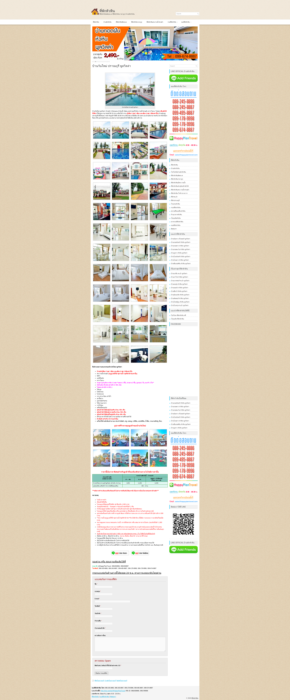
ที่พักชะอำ (174, 197)
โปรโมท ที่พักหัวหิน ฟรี (178, 315)
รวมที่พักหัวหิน (175, 207)
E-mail (97, 599)
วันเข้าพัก (98, 613)
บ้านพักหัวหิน (175, 168)
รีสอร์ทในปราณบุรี (121, 680)
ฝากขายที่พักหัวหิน (177, 222)
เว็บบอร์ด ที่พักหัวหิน (177, 319)
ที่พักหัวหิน (107, 11)
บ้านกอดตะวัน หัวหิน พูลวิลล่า (180, 249)
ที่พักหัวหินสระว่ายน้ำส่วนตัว (180, 190)
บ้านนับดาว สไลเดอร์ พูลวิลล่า (180, 239)
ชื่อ (96, 584)
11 (106, 61)
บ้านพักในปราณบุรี (110, 680)
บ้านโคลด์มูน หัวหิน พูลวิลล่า (180, 302)
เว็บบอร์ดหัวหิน (176, 218)
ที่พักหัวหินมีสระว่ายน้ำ (178, 183)
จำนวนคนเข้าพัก (100, 628)
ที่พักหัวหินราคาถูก (177, 179)
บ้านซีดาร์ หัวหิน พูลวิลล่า (179, 291)
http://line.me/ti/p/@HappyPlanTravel (113, 691)
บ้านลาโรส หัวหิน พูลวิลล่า (179, 277)
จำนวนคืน (98, 621)
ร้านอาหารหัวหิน (176, 214)
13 (109, 61)
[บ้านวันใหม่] (139, 138)
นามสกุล (98, 591)
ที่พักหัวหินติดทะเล (177, 175)
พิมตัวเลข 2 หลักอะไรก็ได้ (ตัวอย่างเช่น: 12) (108, 665)
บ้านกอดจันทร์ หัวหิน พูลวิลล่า (180, 242)
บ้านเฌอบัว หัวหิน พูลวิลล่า (179, 288)
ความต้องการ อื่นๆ (100, 635)
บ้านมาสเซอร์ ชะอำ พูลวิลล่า (180, 280)
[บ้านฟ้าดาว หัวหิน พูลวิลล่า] (145, 43)
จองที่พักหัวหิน (175, 225)
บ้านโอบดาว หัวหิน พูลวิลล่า (180, 260)
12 (107, 61)
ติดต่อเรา (174, 229)
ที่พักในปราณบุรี (99, 680)
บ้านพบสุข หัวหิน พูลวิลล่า (179, 284)
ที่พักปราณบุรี (175, 200)
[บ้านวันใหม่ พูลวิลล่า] (101, 446)
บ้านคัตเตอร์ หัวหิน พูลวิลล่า (180, 298)
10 (105, 61)
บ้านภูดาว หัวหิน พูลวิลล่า (179, 253)
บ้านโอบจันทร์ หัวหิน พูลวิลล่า (180, 256)
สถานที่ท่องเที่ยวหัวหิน (178, 211)
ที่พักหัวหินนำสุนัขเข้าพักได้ (179, 186)
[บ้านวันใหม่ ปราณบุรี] (101, 138)
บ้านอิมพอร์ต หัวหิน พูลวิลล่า (180, 295)
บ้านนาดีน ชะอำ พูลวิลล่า (179, 273)
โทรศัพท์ (98, 606)
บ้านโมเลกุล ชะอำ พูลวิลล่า (179, 305)
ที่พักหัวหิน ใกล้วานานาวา (179, 193)
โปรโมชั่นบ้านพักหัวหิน (178, 172)
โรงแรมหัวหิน (175, 204)
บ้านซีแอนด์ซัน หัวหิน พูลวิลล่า (181, 263)
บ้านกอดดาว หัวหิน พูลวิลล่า (180, 246)
